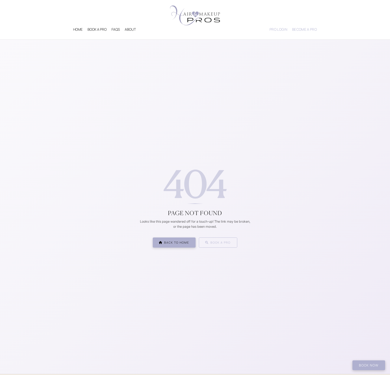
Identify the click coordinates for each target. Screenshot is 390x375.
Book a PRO (97, 29)
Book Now (369, 365)
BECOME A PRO (304, 29)
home (78, 29)
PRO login (278, 29)
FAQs (116, 29)
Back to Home (176, 242)
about (130, 29)
